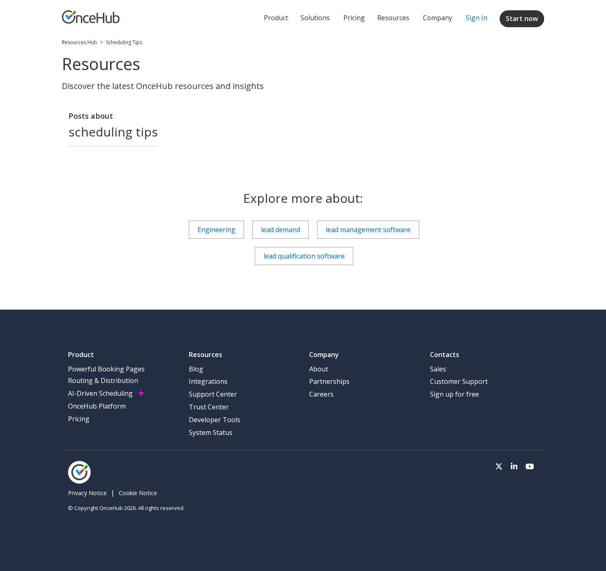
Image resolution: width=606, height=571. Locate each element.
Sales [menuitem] (438, 369)
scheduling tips (124, 42)
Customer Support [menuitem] (459, 381)
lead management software (368, 229)
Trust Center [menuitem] (209, 406)
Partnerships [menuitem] (329, 381)
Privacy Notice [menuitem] (87, 493)
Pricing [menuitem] (78, 418)
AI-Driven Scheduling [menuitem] (100, 393)
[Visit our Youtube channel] (530, 465)
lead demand (280, 229)
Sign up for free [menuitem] (454, 394)
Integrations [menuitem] (208, 381)
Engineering (216, 229)
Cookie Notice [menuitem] (138, 493)
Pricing (354, 17)
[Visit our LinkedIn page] (514, 465)
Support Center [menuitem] (213, 394)
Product (276, 17)
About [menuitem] (318, 369)
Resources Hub (79, 42)
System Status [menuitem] (211, 432)
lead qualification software (304, 256)
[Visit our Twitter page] (499, 465)
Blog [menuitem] (196, 369)
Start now (522, 18)
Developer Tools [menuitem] (214, 419)
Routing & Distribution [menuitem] (103, 380)
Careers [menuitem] (321, 394)
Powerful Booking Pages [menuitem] (106, 369)
